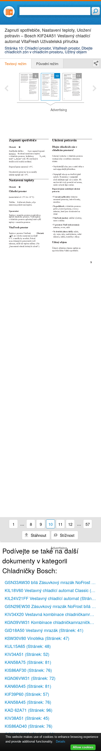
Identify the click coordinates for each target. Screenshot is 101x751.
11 (60, 524)
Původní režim (47, 63)
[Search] (96, 11)
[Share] (96, 63)
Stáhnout (38, 535)
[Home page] (9, 12)
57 (87, 524)
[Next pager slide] (94, 88)
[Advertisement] (50, 119)
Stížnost (66, 535)
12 (70, 524)
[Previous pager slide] (6, 88)
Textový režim (16, 63)
